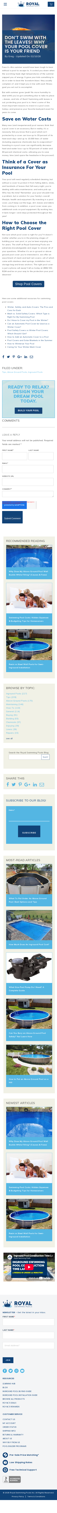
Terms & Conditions (36, 1496)
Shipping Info (9, 1431)
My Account (9, 1423)
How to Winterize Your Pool (20, 343)
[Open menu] (5, 4)
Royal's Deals (9, 1402)
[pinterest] (15, 357)
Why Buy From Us (11, 1442)
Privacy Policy (18, 1496)
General (13, 711)
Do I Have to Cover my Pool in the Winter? (28, 320)
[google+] (20, 357)
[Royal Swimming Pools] (29, 4)
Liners (11, 729)
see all (9, 738)
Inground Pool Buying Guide (17, 1391)
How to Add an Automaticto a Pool (28, 337)
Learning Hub (9, 1383)
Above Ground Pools (17, 372)
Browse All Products (14, 1399)
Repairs (12, 733)
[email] (32, 357)
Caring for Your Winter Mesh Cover (24, 347)
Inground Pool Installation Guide (20, 1395)
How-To (13, 708)
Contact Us (9, 1419)
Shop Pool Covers (28, 284)
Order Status (10, 1427)
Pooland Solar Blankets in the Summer (29, 340)
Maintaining (15, 704)
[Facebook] (5, 1371)
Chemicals (13, 722)
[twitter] (9, 357)
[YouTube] (22, 1371)
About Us (7, 1438)
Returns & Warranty (13, 1434)
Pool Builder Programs (14, 1446)
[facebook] (4, 357)
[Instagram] (16, 1371)
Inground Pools (35, 372)
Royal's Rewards (11, 1406)
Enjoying (12, 725)
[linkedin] (26, 357)
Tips (4, 372)
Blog (5, 1387)
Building (12, 718)
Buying (12, 715)
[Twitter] (10, 1371)
